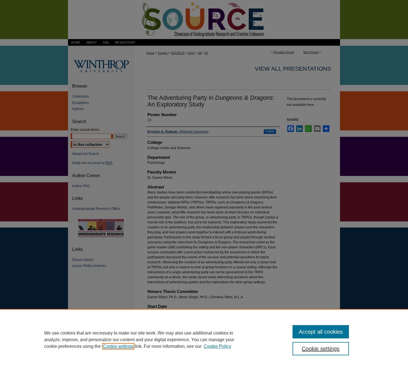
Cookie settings (118, 346)
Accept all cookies (321, 332)
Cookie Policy (217, 346)
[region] (204, 339)
